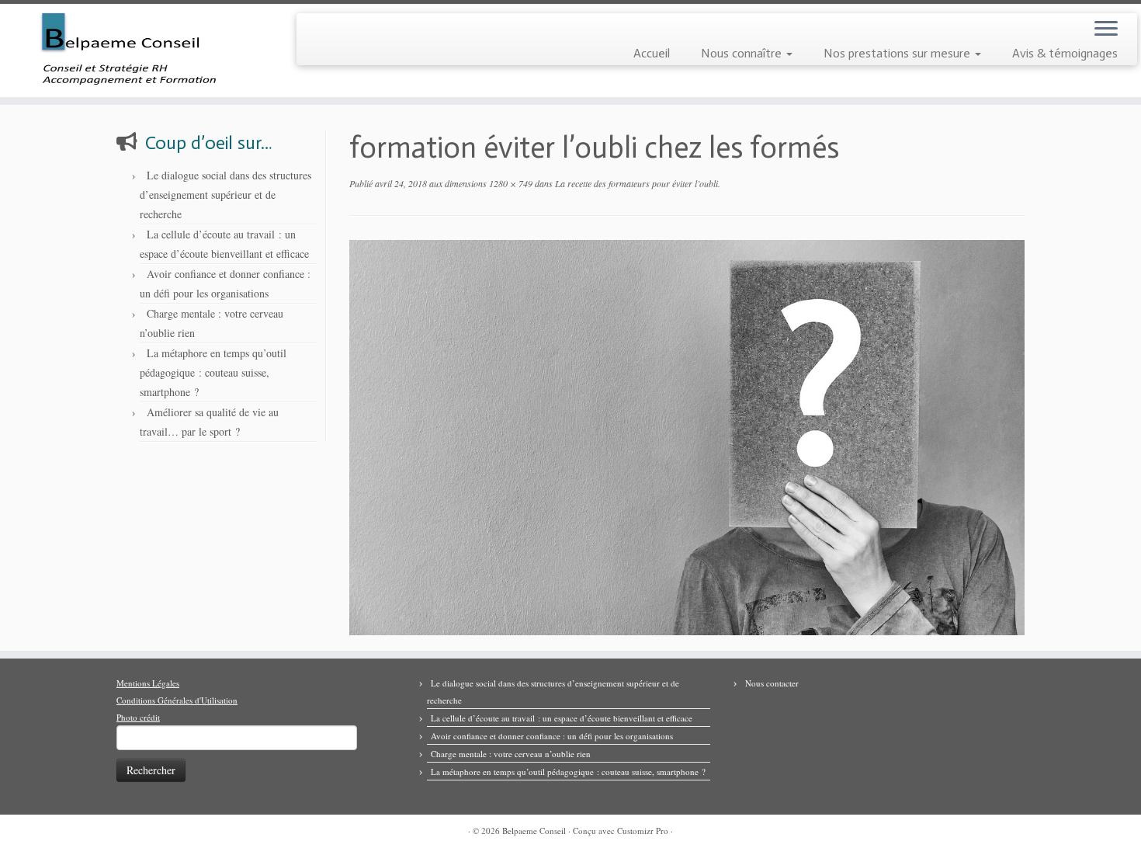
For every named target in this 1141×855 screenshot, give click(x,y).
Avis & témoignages (1065, 53)
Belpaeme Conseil (534, 830)
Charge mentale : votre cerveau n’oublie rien (511, 753)
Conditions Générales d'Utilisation (177, 700)
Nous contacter (772, 683)
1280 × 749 (509, 183)
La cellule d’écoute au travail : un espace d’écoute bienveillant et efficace (561, 718)
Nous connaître (743, 53)
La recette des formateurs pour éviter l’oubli (635, 183)
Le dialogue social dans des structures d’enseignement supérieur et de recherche (225, 194)
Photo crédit (138, 717)
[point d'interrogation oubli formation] (687, 436)
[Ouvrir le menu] (1106, 29)
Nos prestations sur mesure (898, 53)
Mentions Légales (147, 683)
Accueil (651, 53)
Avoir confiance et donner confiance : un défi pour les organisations (552, 736)
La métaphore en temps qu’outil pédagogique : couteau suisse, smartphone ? (213, 372)
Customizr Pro (642, 830)
